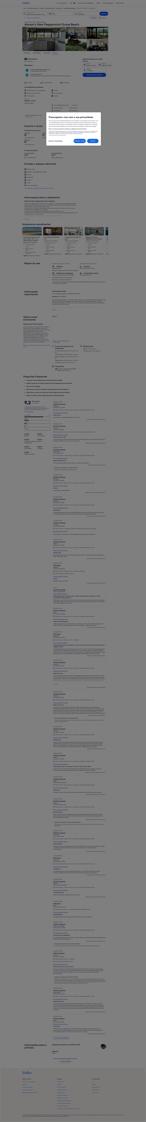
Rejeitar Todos (80, 141)
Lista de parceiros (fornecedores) (57, 135)
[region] (73, 129)
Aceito (92, 141)
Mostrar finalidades (55, 141)
